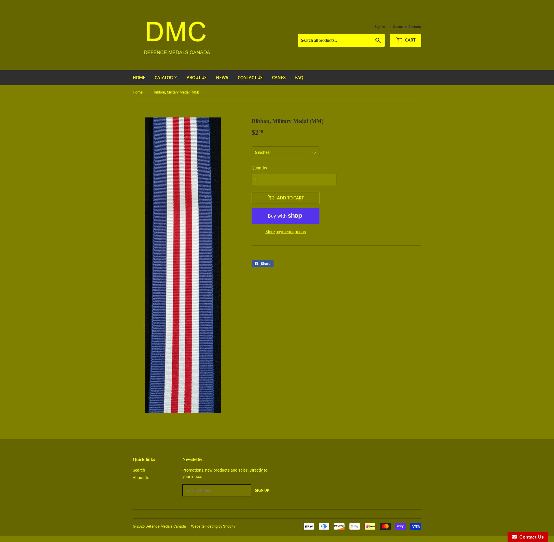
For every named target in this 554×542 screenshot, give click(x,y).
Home (139, 77)
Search (139, 470)
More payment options (285, 231)
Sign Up (262, 490)
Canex (279, 77)
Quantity (259, 168)
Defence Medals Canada (165, 526)
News (222, 77)
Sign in (380, 27)
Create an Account (407, 27)
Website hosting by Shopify (213, 526)
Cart (409, 40)
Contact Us (250, 77)
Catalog (164, 77)
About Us (197, 77)
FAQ (299, 77)
